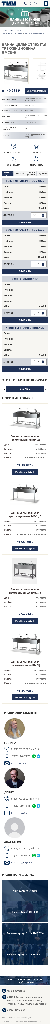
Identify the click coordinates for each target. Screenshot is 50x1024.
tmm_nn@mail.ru (20, 763)
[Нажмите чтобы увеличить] (16, 71)
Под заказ (42, 173)
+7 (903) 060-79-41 (20, 805)
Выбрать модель (36, 90)
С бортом (25, 388)
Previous (6, 73)
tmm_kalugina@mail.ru (23, 862)
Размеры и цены (8, 173)
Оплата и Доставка (31, 173)
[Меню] (46, 3)
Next (44, 73)
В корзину (25, 222)
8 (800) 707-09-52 (16, 1010)
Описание (19, 173)
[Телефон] (25, 3)
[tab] (8, 173)
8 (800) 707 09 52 (20, 749)
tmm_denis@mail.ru (21, 813)
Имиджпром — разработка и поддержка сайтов (22, 1021)
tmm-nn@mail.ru (16, 990)
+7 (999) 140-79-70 (20, 756)
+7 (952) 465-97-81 (20, 855)
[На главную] (8, 3)
